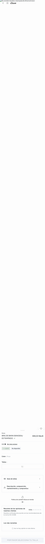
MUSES (3, 433)
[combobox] (22, 466)
